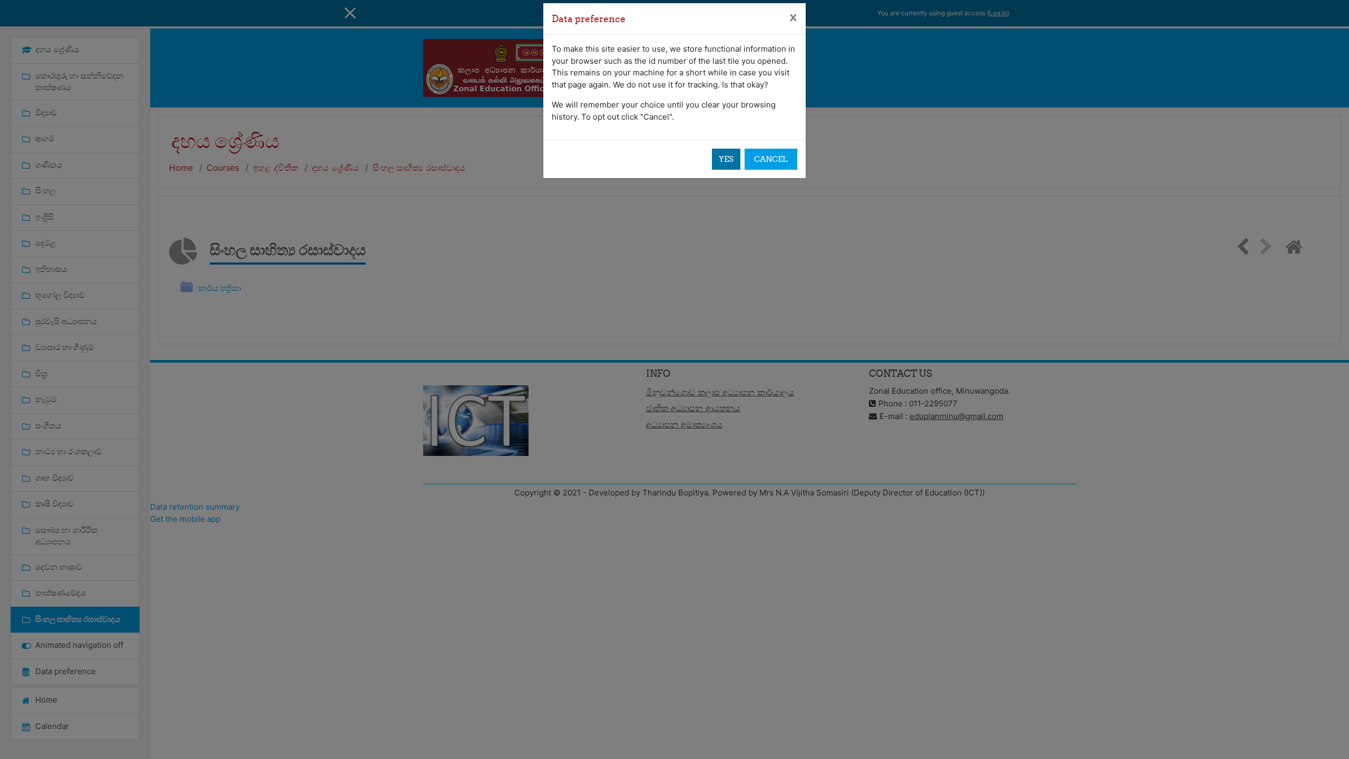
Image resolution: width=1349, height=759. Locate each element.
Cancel (771, 159)
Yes (726, 159)
